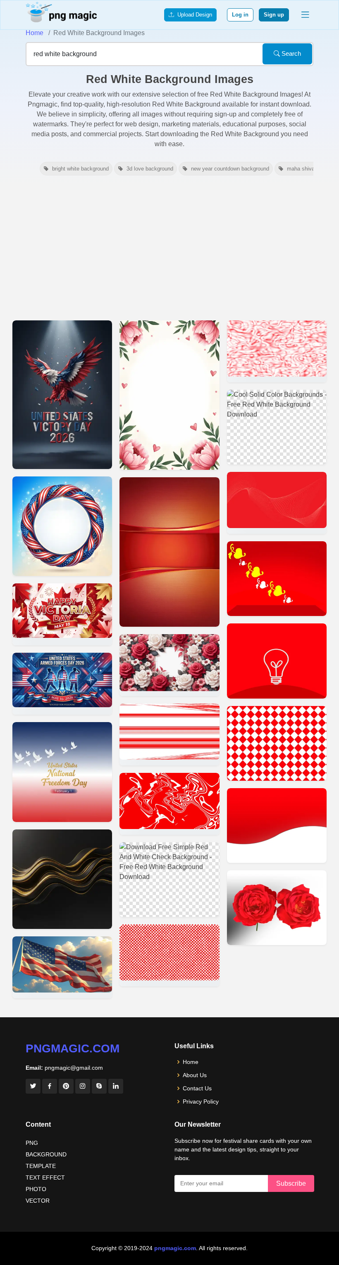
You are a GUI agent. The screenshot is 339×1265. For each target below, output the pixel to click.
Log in (240, 15)
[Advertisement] (169, 247)
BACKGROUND (46, 1154)
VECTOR (38, 1200)
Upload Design (193, 15)
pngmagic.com (72, 1048)
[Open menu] (305, 15)
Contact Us (197, 1088)
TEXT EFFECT (45, 1177)
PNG (32, 1143)
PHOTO (36, 1189)
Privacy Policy (201, 1101)
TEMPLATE (41, 1166)
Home (34, 32)
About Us (195, 1075)
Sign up (274, 15)
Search (290, 53)
